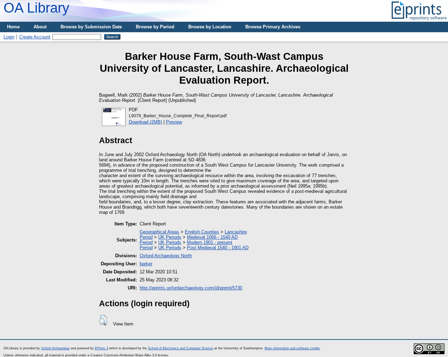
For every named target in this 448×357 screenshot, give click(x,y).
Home (13, 26)
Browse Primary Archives (272, 26)
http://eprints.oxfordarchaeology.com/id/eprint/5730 (191, 287)
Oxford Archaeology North (166, 255)
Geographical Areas (159, 231)
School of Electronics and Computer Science (180, 348)
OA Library (36, 7)
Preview (174, 122)
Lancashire (236, 231)
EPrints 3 (101, 348)
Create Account (34, 37)
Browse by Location (209, 26)
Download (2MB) (145, 122)
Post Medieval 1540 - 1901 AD (217, 247)
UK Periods (169, 237)
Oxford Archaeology (55, 348)
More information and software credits (292, 348)
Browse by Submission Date (91, 26)
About (40, 26)
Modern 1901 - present (209, 242)
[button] (103, 320)
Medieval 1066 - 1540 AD (212, 237)
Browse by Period (155, 26)
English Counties (202, 231)
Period (146, 237)
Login (9, 37)
